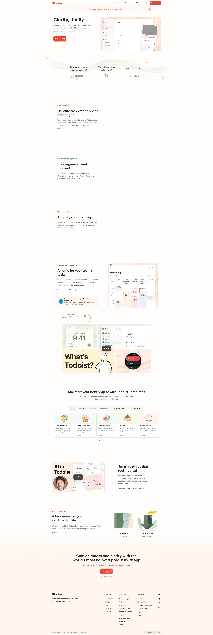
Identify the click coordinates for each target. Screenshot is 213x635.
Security (54, 632)
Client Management (104, 426)
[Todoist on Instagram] (159, 603)
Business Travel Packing (84, 426)
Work (72, 408)
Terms (64, 632)
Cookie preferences (72, 632)
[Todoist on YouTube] (159, 595)
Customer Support (136, 408)
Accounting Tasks (61, 426)
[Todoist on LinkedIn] (159, 599)
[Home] (57, 3)
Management (104, 408)
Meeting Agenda (145, 426)
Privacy (59, 632)
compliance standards (81, 302)
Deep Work (122, 426)
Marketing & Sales (119, 408)
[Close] (149, 9)
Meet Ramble (117, 9)
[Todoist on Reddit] (159, 608)
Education (92, 408)
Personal (82, 408)
